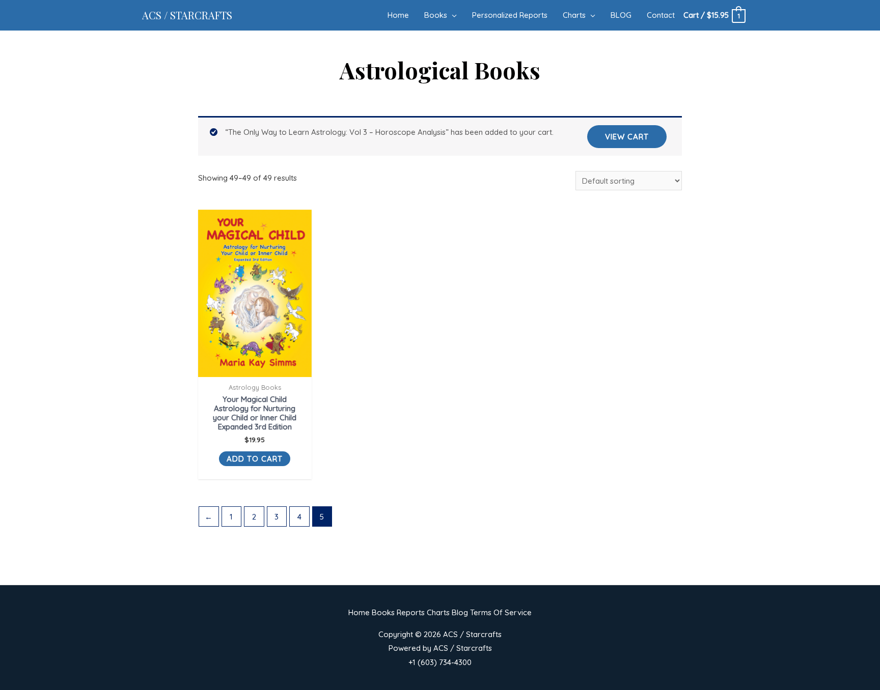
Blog (460, 612)
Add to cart (255, 459)
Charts (438, 612)
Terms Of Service (501, 612)
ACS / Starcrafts (187, 15)
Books (383, 612)
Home (359, 612)
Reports (411, 612)
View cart (627, 136)
